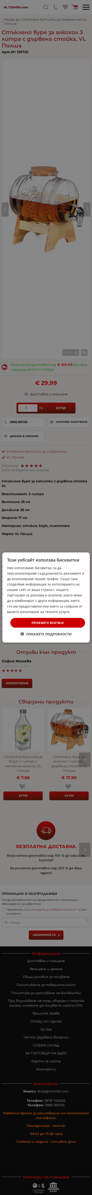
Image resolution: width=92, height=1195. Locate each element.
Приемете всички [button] (48, 622)
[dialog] (46, 597)
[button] (46, 634)
